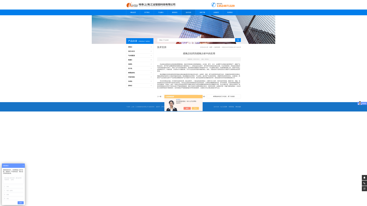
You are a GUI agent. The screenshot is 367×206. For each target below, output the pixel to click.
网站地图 (238, 106)
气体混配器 (131, 55)
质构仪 (130, 85)
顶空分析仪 (131, 51)
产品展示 (161, 12)
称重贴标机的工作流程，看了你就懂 (224, 96)
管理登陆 (231, 106)
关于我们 (147, 12)
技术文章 (217, 47)
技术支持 (188, 12)
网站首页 (133, 12)
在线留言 (216, 12)
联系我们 (230, 12)
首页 (210, 47)
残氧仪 (130, 47)
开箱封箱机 (131, 77)
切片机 (130, 68)
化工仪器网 (223, 106)
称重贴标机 (131, 72)
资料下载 (202, 12)
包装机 (130, 64)
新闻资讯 (174, 12)
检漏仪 (130, 60)
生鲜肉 (130, 81)
